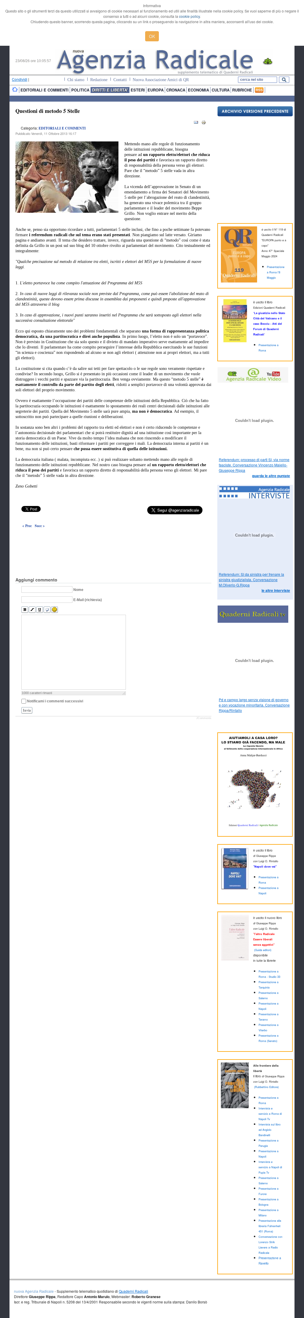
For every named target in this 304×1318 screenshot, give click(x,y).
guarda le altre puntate (271, 475)
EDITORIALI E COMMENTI (62, 128)
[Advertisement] (113, 539)
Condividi (19, 79)
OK (152, 36)
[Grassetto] (24, 609)
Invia (27, 710)
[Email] (196, 123)
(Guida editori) (262, 950)
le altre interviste (276, 590)
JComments (203, 718)
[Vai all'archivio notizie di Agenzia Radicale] (255, 114)
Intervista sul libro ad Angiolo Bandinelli (270, 1129)
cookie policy (189, 16)
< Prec (27, 525)
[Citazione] (47, 609)
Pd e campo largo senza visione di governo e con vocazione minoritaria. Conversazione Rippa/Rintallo (254, 705)
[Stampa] (203, 123)
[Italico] (32, 609)
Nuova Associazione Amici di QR (161, 80)
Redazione (98, 80)
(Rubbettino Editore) (266, 1087)
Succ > (40, 525)
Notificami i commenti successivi (55, 701)
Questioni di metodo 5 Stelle (47, 111)
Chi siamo (75, 80)
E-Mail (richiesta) (87, 600)
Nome (78, 590)
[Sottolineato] (39, 609)
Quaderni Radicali (133, 1291)
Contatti (120, 80)
